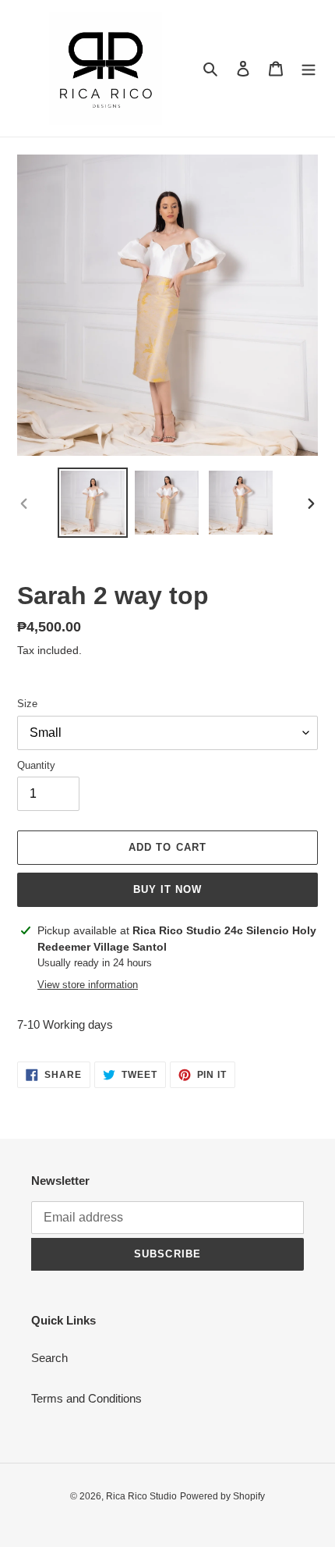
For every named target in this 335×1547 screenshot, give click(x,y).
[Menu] (308, 68)
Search (49, 1357)
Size (27, 703)
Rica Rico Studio (141, 1496)
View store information (87, 984)
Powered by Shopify (222, 1496)
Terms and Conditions (86, 1398)
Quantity (36, 765)
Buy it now (167, 889)
